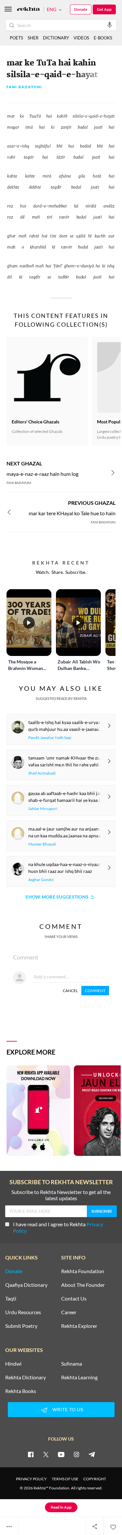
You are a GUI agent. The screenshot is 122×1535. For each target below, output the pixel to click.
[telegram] (92, 1454)
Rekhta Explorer (79, 1326)
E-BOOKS (103, 37)
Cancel (70, 990)
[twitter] (46, 1454)
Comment (95, 990)
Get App (104, 9)
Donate (80, 9)
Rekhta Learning (79, 1377)
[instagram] (76, 1454)
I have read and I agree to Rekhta (58, 1227)
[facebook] (30, 1454)
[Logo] (28, 9)
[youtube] (61, 1454)
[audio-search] (109, 25)
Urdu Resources (23, 1312)
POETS (16, 37)
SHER (33, 37)
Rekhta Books (20, 1391)
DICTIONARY (56, 37)
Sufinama (71, 1363)
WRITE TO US (67, 1409)
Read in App (61, 1507)
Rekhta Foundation (82, 1271)
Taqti (10, 1298)
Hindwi (13, 1363)
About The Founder (83, 1284)
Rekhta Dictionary (25, 1377)
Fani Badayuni (24, 87)
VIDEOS (81, 37)
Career (68, 1312)
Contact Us (74, 1298)
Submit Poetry (21, 1326)
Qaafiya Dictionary (26, 1284)
